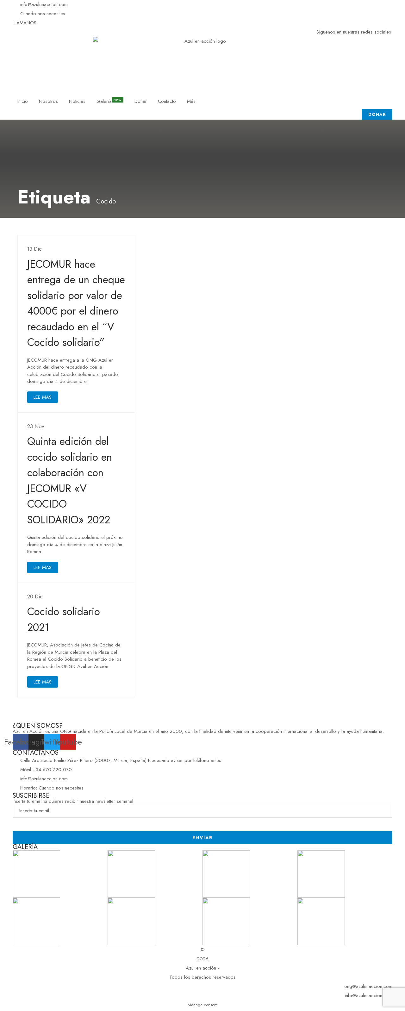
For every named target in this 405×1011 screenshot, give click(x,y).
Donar (140, 101)
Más (191, 101)
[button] (24, 22)
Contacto (167, 101)
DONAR (377, 114)
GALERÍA (25, 847)
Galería (104, 101)
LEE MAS (43, 397)
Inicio (22, 101)
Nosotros (48, 101)
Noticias (77, 101)
